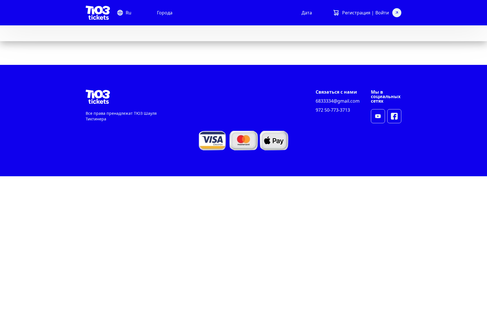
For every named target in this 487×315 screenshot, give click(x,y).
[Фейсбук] (394, 116)
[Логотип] (98, 13)
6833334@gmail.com (338, 101)
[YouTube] (378, 116)
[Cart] (336, 12)
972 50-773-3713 (333, 110)
